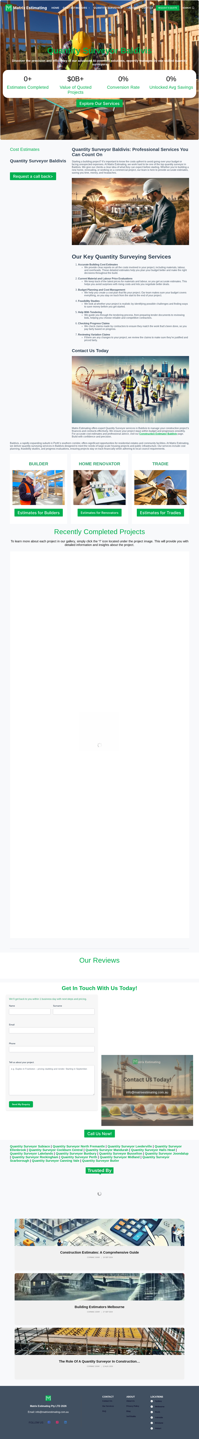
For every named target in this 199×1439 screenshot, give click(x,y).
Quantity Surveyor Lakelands (31, 1153)
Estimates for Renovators (99, 513)
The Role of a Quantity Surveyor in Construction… (99, 1361)
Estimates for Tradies (160, 512)
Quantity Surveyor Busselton (120, 1153)
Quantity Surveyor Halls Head (153, 1150)
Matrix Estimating (30, 7)
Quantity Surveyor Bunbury (76, 1153)
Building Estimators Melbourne (99, 1307)
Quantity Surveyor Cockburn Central (56, 1150)
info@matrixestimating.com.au (147, 1092)
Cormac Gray (93, 1257)
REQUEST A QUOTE (167, 8)
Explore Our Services (99, 103)
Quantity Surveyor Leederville (130, 1146)
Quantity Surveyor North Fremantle (79, 1146)
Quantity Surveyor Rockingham (35, 1157)
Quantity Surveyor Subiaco (30, 1146)
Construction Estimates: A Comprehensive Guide (99, 1252)
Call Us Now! (99, 1133)
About (133, 7)
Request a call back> (33, 176)
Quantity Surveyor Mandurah (107, 1150)
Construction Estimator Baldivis (158, 433)
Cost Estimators (75, 7)
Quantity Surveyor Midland (120, 1157)
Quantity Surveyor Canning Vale (55, 1160)
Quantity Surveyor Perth (79, 1157)
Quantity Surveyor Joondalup (166, 1153)
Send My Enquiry (21, 1104)
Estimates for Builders (39, 512)
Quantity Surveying (107, 7)
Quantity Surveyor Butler (100, 1160)
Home (55, 7)
